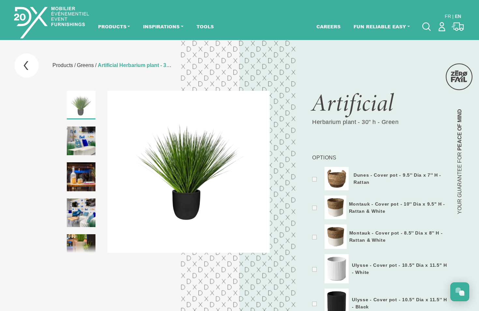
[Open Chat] (459, 291)
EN (458, 16)
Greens (85, 65)
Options (324, 157)
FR (448, 16)
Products (112, 26)
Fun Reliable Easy (380, 26)
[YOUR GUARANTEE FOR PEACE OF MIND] (459, 76)
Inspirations (161, 26)
